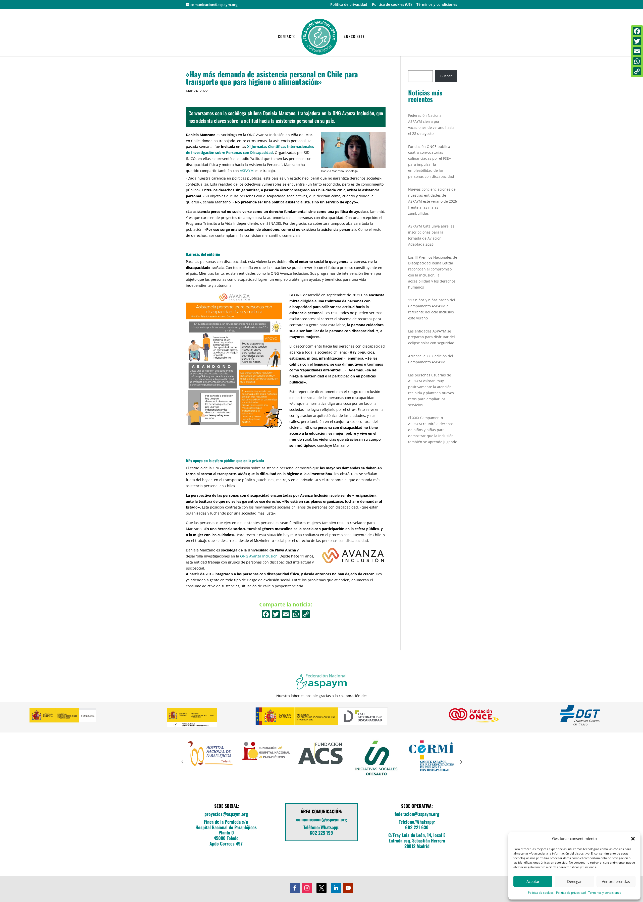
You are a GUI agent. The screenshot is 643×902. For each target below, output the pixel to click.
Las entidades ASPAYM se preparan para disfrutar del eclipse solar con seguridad (431, 337)
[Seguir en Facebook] (295, 888)
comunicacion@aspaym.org (321, 819)
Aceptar (533, 881)
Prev (182, 762)
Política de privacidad (571, 892)
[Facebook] (266, 614)
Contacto (287, 37)
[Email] (637, 51)
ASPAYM (247, 170)
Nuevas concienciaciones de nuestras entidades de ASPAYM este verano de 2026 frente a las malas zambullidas (432, 201)
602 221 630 (416, 827)
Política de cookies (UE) (392, 5)
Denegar (574, 881)
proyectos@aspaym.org (226, 814)
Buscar (446, 76)
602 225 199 (321, 832)
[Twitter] (637, 41)
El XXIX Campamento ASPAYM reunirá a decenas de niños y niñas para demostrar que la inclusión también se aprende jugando (432, 429)
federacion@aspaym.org (417, 814)
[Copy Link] (306, 614)
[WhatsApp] (637, 61)
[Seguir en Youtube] (348, 888)
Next (461, 762)
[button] (632, 838)
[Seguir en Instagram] (307, 888)
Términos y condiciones (604, 892)
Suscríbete (354, 37)
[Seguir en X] (321, 888)
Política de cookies (541, 892)
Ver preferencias (616, 881)
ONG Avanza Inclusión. (259, 556)
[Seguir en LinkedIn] (336, 888)
